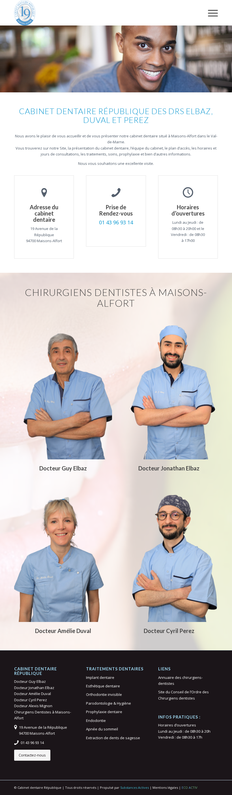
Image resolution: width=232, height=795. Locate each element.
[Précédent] (5, 53)
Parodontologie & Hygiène (108, 703)
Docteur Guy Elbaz (30, 681)
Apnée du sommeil (102, 729)
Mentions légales (165, 787)
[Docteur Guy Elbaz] (24, 12)
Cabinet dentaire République (39, 787)
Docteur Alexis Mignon (33, 705)
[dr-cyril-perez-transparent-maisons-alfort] (169, 552)
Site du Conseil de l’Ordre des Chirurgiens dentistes (183, 694)
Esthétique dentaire (103, 686)
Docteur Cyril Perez (30, 699)
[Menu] (210, 12)
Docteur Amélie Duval (32, 693)
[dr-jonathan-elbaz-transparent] (169, 389)
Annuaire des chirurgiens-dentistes (180, 680)
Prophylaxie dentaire (104, 711)
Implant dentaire (100, 677)
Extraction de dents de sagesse (113, 737)
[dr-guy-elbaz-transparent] (63, 389)
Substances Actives (134, 787)
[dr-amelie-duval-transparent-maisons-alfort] (63, 552)
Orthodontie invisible (104, 694)
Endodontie (96, 720)
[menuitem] (210, 12)
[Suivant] (227, 53)
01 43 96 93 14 (116, 222)
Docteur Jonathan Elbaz (34, 687)
